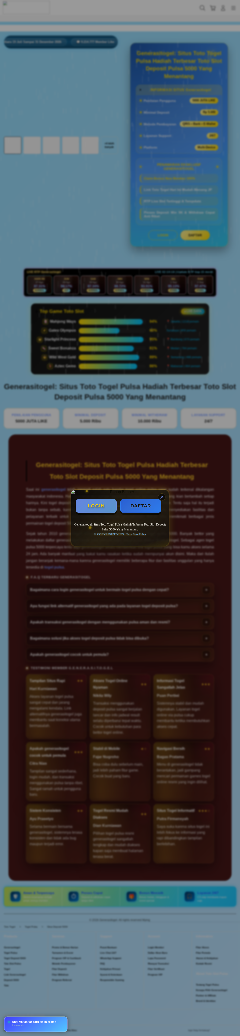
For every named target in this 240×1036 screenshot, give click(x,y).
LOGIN (96, 505)
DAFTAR (141, 505)
